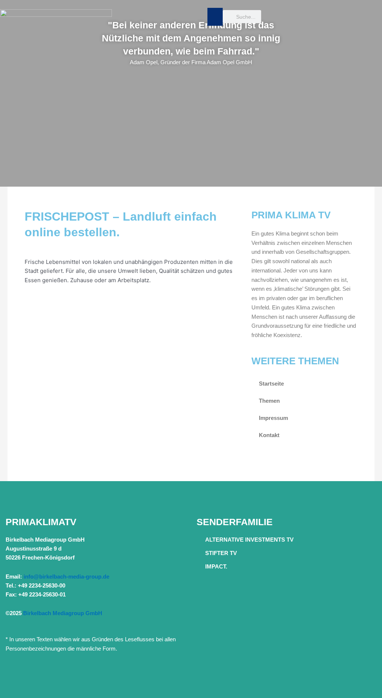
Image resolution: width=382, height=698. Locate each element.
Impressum (273, 418)
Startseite (271, 383)
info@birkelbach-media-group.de (66, 576)
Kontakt (269, 435)
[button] (215, 17)
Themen (269, 401)
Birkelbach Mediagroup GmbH (62, 613)
